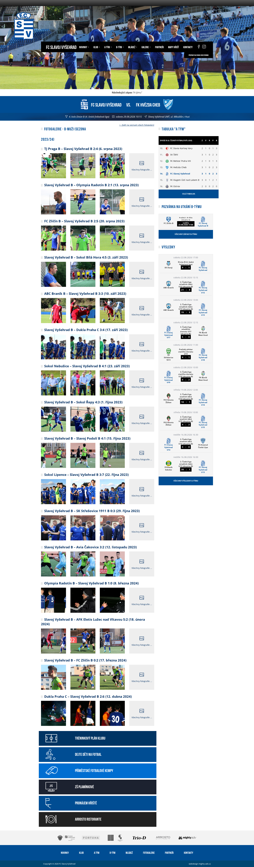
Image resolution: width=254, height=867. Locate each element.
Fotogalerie (149, 852)
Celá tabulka (188, 194)
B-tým (112, 852)
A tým (96, 852)
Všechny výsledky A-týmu (185, 481)
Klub (81, 852)
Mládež (129, 852)
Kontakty (188, 46)
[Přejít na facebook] (197, 47)
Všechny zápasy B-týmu (186, 234)
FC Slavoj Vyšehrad (61, 46)
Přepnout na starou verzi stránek (199, 55)
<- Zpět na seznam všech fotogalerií (136, 125)
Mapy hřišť (173, 46)
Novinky (65, 852)
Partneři (159, 46)
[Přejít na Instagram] (204, 47)
